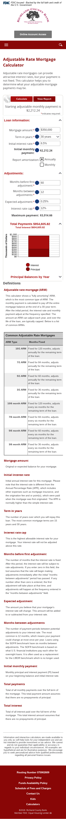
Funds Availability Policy (33, 783)
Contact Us (33, 793)
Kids (33, 799)
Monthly (50, 164)
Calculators (33, 804)
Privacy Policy (33, 777)
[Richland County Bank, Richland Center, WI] (33, 16)
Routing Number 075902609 (33, 772)
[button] (60, 44)
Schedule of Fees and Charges (33, 788)
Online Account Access (33, 34)
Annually (50, 159)
